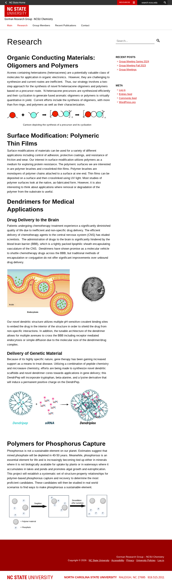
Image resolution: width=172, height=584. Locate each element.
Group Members (41, 25)
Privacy (130, 560)
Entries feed (125, 94)
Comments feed (128, 98)
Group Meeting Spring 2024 (134, 61)
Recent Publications (65, 25)
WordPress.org (127, 102)
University (30, 577)
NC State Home (17, 2)
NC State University (99, 560)
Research (22, 25)
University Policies (145, 560)
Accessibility (117, 560)
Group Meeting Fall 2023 (132, 65)
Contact (85, 25)
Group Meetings (128, 69)
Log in (122, 90)
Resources (124, 2)
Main (9, 25)
